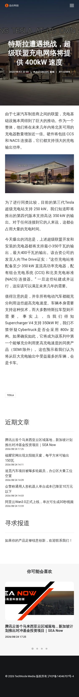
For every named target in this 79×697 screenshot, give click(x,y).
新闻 (52, 72)
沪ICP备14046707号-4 (61, 676)
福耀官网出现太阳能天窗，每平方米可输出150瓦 (37, 457)
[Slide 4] (46, 649)
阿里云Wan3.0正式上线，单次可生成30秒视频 (39, 502)
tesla (10, 395)
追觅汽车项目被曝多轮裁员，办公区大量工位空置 (38, 473)
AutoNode (42, 72)
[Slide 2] (37, 649)
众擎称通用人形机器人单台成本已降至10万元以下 (39, 489)
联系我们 (62, 540)
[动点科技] (12, 5)
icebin (66, 72)
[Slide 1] (32, 649)
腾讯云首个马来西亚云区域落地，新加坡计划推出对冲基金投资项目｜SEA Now (38, 442)
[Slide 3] (42, 649)
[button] (72, 5)
